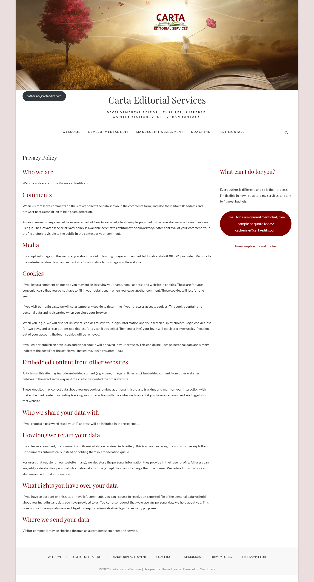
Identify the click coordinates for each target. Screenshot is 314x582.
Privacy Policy (221, 557)
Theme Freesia (171, 569)
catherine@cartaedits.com (44, 96)
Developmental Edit (108, 131)
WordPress (207, 569)
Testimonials (231, 131)
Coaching (201, 131)
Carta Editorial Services (157, 99)
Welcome (72, 131)
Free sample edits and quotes (255, 246)
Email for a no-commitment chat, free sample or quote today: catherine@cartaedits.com (256, 223)
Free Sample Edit (254, 557)
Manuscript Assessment (159, 131)
